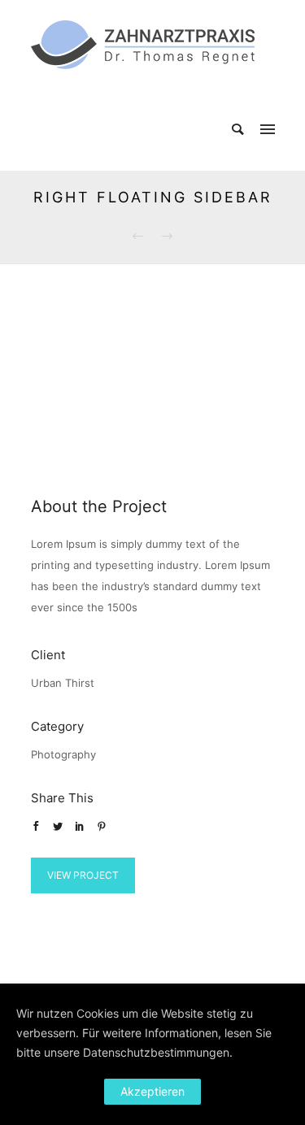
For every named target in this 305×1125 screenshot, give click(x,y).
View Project (83, 875)
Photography (63, 754)
